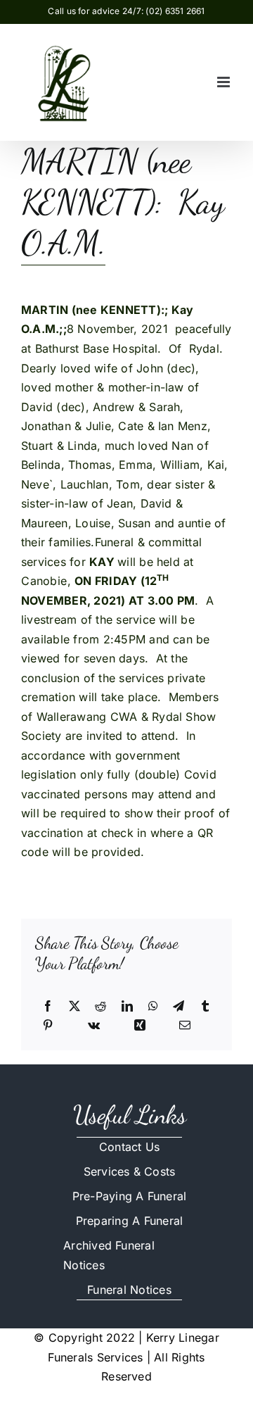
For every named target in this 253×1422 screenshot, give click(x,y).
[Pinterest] (47, 1026)
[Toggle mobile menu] (224, 82)
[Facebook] (47, 1007)
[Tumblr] (205, 1007)
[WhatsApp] (153, 1007)
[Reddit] (100, 1007)
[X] (74, 1007)
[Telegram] (178, 1007)
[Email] (184, 1026)
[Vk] (94, 1026)
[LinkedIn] (127, 1007)
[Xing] (140, 1026)
